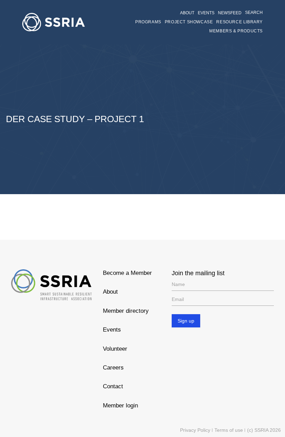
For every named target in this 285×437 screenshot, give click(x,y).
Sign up (186, 321)
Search (254, 12)
